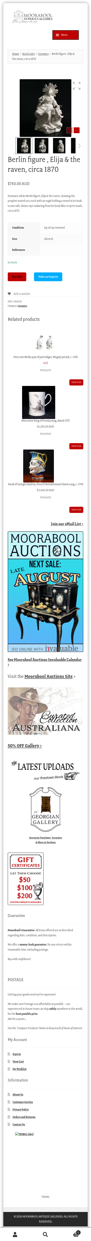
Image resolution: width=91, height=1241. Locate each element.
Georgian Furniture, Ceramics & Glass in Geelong (45, 840)
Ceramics (43, 53)
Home (15, 53)
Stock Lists (28, 53)
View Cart (18, 1061)
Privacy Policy (21, 1109)
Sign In (17, 1054)
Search (45, 1234)
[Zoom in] (77, 130)
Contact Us (19, 1124)
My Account (15, 1234)
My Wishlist (20, 1069)
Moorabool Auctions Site (49, 676)
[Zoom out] (69, 130)
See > (45, 662)
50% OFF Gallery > (25, 745)
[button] (76, 85)
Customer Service (23, 1102)
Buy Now (17, 276)
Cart (70, 1231)
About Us (18, 1094)
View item (76, 382)
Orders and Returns (24, 1117)
